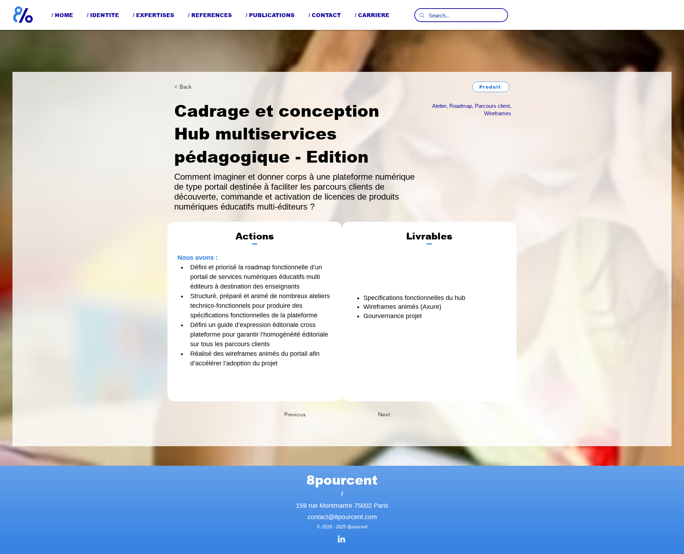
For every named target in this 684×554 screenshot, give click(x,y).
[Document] (23, 15)
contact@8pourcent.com (342, 517)
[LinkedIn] (341, 539)
